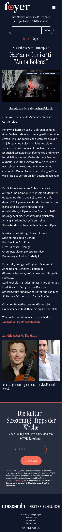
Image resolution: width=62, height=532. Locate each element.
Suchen (47, 30)
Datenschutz (31, 520)
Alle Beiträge (31, 517)
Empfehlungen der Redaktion (19, 335)
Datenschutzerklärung (14, 480)
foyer (26, 39)
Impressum (31, 523)
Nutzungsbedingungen (31, 514)
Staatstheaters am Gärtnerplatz (21, 321)
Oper (36, 39)
